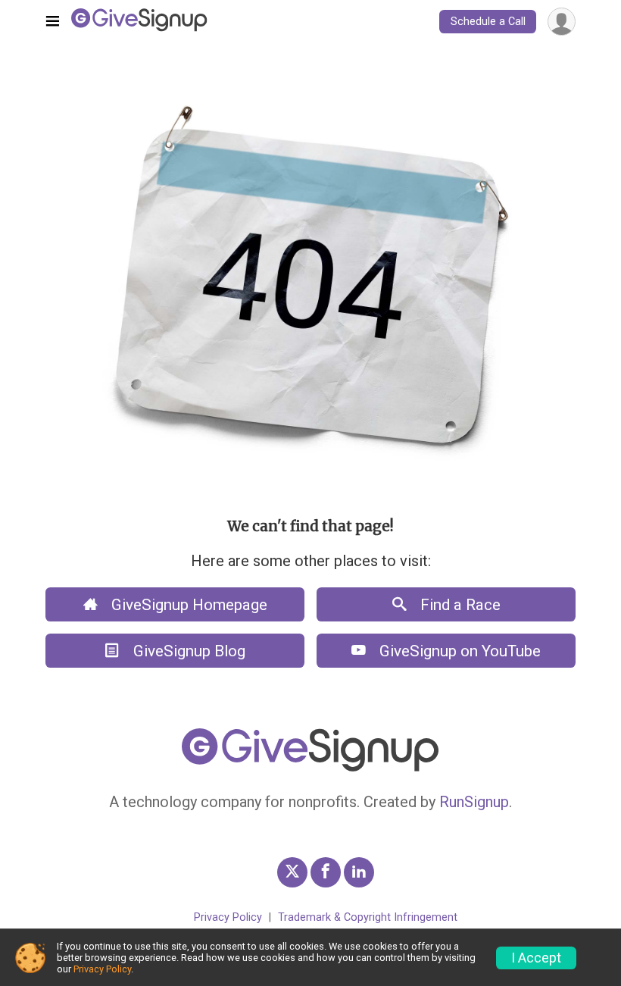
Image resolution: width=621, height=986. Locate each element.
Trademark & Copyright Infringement (367, 917)
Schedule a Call (488, 21)
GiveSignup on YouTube (458, 651)
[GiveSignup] (139, 21)
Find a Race (459, 605)
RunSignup (474, 802)
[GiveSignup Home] (310, 768)
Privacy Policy (228, 917)
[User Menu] (562, 22)
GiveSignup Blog (187, 651)
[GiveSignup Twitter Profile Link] (292, 872)
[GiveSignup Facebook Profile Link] (325, 872)
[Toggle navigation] (52, 22)
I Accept (536, 958)
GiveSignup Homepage (187, 605)
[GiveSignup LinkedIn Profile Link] (359, 872)
